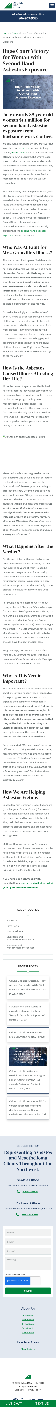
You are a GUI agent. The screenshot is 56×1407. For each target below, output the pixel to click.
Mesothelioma (28, 1349)
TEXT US (42, 1404)
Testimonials (28, 1319)
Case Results (28, 1328)
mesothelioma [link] (19, 152)
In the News (28, 1323)
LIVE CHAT (14, 1404)
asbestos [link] (24, 148)
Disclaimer (9, 1274)
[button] (52, 5)
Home (6, 33)
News (15, 33)
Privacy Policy (19, 1274)
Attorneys (28, 1315)
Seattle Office (28, 1180)
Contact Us (28, 1332)
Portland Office (28, 1203)
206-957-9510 (28, 18)
